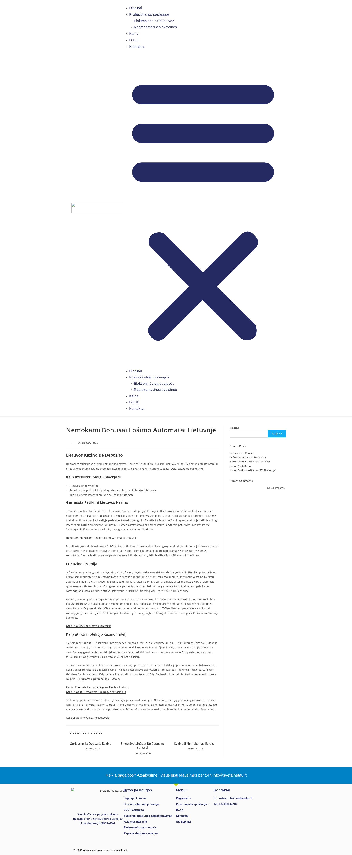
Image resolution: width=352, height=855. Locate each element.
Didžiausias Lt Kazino (241, 453)
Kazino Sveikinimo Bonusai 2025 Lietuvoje (252, 470)
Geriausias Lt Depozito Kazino (90, 744)
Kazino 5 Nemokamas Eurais (194, 744)
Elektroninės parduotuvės (154, 21)
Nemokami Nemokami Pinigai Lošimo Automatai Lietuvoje (101, 537)
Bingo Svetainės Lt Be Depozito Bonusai (142, 746)
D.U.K (134, 40)
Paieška (234, 427)
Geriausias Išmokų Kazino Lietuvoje (87, 717)
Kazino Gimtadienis (240, 466)
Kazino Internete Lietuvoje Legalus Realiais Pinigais (97, 687)
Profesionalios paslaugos (149, 14)
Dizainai (135, 8)
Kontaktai (136, 47)
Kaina (133, 34)
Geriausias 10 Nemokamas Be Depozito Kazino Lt (96, 692)
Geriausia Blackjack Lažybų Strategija (88, 626)
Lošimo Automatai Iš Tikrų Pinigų (248, 457)
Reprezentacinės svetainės (155, 27)
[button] (203, 209)
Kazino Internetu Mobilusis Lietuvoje (250, 461)
